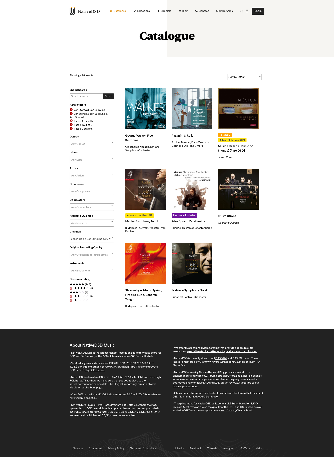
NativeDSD (85, 11)
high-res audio (89, 363)
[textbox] (92, 144)
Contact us (95, 448)
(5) (83, 296)
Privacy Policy (116, 448)
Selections (143, 11)
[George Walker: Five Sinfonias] (145, 108)
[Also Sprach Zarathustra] (192, 189)
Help (259, 448)
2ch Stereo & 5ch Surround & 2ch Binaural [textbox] (92, 239)
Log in (258, 11)
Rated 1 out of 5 (83, 125)
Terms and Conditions (143, 448)
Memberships (224, 11)
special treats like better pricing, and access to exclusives (221, 351)
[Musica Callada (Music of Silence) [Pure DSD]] (238, 108)
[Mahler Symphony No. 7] (145, 189)
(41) (83, 288)
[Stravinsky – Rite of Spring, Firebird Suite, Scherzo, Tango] (145, 263)
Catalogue (119, 11)
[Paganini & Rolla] (192, 108)
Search (108, 96)
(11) (79, 292)
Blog (185, 11)
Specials (166, 11)
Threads (212, 448)
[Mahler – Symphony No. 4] (192, 263)
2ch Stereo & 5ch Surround (89, 110)
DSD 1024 (221, 358)
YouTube (245, 448)
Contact (204, 11)
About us (77, 448)
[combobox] (92, 143)
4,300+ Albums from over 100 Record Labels (127, 356)
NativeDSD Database (205, 396)
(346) (80, 284)
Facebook (195, 448)
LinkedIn (179, 448)
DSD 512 (237, 358)
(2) (83, 300)
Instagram (228, 448)
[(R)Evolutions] (238, 189)
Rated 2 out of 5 (83, 129)
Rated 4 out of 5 (83, 121)
